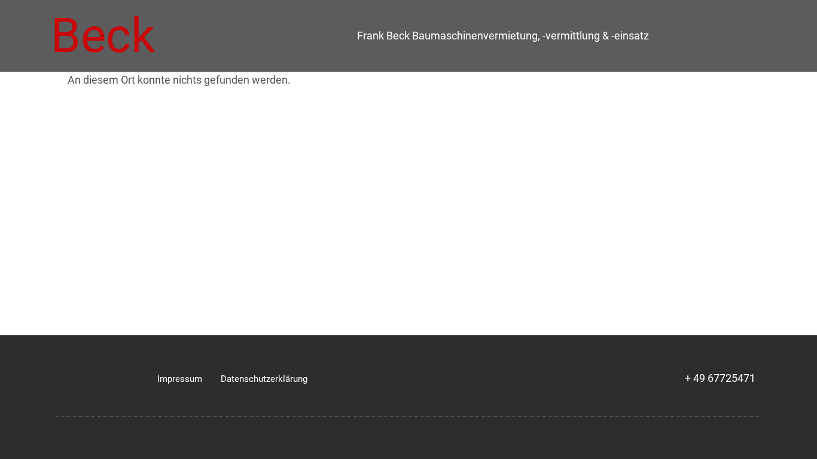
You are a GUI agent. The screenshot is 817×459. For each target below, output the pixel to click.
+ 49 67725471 (720, 378)
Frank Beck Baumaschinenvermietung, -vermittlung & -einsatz (503, 36)
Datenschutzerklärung (264, 379)
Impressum (179, 379)
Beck (103, 36)
